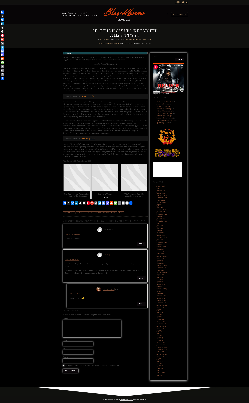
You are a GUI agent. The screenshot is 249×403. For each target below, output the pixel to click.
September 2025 (162, 202)
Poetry (87, 15)
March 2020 (160, 249)
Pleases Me (166, 94)
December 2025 (162, 195)
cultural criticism (109, 213)
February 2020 (161, 251)
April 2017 (160, 261)
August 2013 (160, 328)
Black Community (83, 213)
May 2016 (160, 279)
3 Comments (127, 40)
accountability (69, 213)
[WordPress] (2, 43)
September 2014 (162, 305)
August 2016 (160, 275)
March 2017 (160, 263)
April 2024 (160, 216)
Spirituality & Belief (163, 123)
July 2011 (159, 370)
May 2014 (160, 314)
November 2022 (162, 237)
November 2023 (162, 221)
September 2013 (162, 326)
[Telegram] (2, 47)
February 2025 (161, 209)
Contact (84, 13)
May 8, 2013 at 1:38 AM (76, 294)
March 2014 (160, 319)
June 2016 (160, 277)
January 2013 (161, 345)
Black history (96, 213)
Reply (141, 244)
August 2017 (160, 258)
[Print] (2, 74)
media (121, 213)
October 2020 (161, 244)
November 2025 (162, 198)
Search (155, 57)
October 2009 (161, 373)
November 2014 (162, 303)
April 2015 (160, 293)
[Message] (2, 63)
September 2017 (162, 256)
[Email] (2, 70)
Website (65, 357)
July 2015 (159, 291)
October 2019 (161, 254)
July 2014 (159, 310)
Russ (107, 255)
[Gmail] (2, 39)
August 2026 (161, 186)
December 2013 (161, 324)
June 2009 (160, 375)
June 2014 (160, 312)
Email (65, 348)
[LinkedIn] (2, 24)
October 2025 (161, 200)
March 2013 (160, 340)
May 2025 (160, 207)
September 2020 (162, 247)
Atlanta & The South (163, 104)
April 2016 (160, 282)
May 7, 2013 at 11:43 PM (72, 259)
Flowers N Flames (69, 15)
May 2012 (160, 363)
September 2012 (162, 354)
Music (80, 15)
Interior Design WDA (126, 400)
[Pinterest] (2, 35)
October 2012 (161, 352)
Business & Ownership (164, 109)
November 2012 (162, 349)
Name (65, 340)
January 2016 (161, 284)
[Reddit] (2, 59)
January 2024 (161, 219)
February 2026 (161, 191)
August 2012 (160, 356)
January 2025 (161, 212)
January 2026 (161, 193)
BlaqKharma (104, 40)
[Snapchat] (2, 28)
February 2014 (161, 321)
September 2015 (162, 289)
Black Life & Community (142, 40)
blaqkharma (108, 289)
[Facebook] (2, 12)
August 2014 (160, 307)
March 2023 (160, 233)
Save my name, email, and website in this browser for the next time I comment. (91, 365)
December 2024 (162, 214)
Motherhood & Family (164, 116)
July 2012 (159, 359)
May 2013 (159, 335)
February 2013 (161, 342)
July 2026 (159, 188)
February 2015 (161, 296)
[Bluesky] (2, 20)
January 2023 (161, 235)
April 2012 (160, 366)
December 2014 (162, 300)
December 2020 (162, 242)
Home (64, 13)
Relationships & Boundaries (166, 120)
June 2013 (160, 333)
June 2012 (160, 361)
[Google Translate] (2, 51)
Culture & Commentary (164, 111)
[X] (2, 16)
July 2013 (159, 331)
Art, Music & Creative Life (165, 102)
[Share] (2, 78)
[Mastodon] (2, 55)
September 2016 (162, 272)
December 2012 (162, 347)
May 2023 (160, 228)
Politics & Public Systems (165, 118)
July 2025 (159, 205)
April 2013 (160, 338)
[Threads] (2, 31)
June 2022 (160, 240)
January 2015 (161, 298)
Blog (77, 13)
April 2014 (160, 317)
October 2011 (161, 368)
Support (95, 15)
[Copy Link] (2, 66)
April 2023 (160, 230)
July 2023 (159, 223)
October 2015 (161, 286)
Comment (67, 318)
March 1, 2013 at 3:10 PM (73, 234)
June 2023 (160, 226)
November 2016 (162, 268)
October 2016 (161, 270)
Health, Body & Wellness (164, 113)
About (70, 13)
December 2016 (162, 265)
